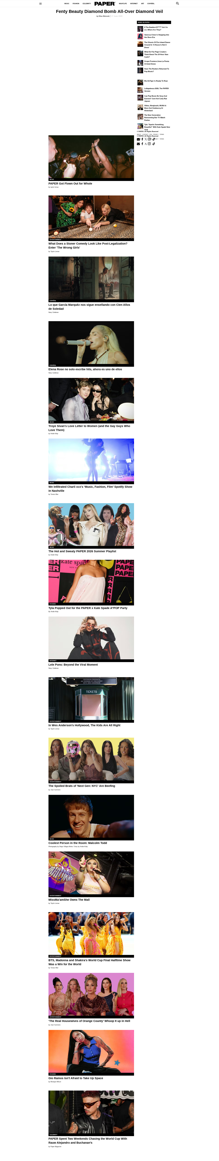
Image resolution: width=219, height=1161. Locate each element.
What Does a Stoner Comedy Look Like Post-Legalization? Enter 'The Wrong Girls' (87, 245)
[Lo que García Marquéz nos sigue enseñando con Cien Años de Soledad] (91, 278)
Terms (162, 134)
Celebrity (87, 3)
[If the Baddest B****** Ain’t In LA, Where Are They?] (140, 29)
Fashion (76, 3)
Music (66, 3)
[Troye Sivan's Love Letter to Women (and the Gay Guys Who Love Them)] (91, 399)
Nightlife (123, 3)
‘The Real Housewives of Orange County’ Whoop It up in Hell (89, 1021)
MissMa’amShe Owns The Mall (69, 899)
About (139, 134)
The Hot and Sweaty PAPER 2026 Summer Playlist (82, 551)
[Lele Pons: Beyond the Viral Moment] (91, 638)
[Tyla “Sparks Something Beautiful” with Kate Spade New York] (140, 126)
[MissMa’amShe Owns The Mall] (91, 872)
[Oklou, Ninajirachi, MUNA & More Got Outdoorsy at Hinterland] (140, 107)
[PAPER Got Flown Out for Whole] (91, 156)
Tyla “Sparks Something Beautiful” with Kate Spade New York (157, 127)
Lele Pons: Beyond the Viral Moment (73, 664)
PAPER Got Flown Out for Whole (70, 183)
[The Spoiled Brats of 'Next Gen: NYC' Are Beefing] (91, 759)
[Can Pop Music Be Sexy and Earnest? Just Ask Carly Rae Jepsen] (140, 97)
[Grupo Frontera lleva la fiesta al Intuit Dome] (140, 63)
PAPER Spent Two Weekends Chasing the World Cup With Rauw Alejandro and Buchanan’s (87, 1140)
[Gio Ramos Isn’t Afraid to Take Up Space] (91, 1051)
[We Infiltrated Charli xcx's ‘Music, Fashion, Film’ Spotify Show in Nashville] (91, 460)
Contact (145, 134)
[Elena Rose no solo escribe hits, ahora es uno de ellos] (91, 342)
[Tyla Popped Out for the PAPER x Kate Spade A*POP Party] (91, 581)
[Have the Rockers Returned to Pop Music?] (140, 70)
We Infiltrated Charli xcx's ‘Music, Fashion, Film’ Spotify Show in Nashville (90, 488)
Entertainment (55, 239)
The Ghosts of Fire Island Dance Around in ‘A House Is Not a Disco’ (157, 44)
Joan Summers (56, 790)
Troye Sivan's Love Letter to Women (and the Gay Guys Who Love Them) (89, 428)
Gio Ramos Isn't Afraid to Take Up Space (75, 1078)
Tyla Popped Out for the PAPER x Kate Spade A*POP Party (87, 608)
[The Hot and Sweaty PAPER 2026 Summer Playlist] (91, 524)
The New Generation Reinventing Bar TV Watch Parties (154, 117)
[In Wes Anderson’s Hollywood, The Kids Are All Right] (91, 698)
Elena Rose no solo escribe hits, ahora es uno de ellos (85, 369)
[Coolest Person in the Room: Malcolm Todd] (91, 816)
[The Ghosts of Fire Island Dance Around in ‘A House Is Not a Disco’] (140, 44)
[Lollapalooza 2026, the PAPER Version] (140, 90)
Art (142, 3)
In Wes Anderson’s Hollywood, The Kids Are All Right (84, 725)
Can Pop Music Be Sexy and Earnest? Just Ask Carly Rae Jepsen (155, 98)
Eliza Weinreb (104, 16)
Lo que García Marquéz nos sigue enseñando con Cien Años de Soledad (89, 306)
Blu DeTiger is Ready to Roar (156, 81)
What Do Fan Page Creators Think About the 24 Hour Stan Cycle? (156, 54)
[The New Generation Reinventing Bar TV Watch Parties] (140, 117)
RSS (151, 134)
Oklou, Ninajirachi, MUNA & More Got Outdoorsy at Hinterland (155, 108)
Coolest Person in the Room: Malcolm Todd (77, 843)
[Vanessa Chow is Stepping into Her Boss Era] (140, 36)
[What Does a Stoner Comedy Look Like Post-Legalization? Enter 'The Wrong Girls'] (91, 216)
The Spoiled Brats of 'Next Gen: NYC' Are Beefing (81, 785)
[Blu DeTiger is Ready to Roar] (140, 82)
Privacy (155, 134)
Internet (134, 3)
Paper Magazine (56, 1146)
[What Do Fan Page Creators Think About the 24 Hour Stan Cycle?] (140, 53)
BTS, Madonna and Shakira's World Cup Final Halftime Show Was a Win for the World (89, 962)
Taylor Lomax (55, 251)
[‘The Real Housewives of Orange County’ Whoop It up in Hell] (91, 994)
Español (151, 3)
